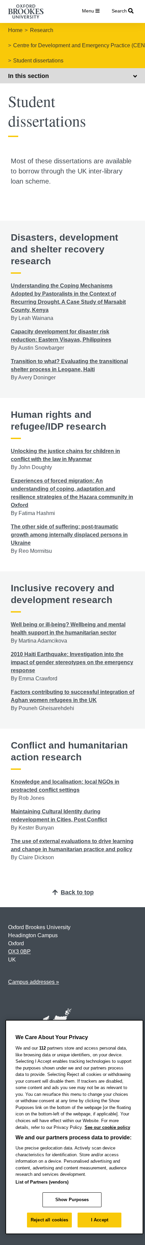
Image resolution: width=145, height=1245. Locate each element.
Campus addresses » (33, 982)
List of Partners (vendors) (42, 1182)
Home (15, 30)
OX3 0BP (19, 951)
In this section (28, 76)
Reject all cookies (49, 1219)
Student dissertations (38, 60)
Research (41, 30)
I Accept (99, 1219)
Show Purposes (72, 1199)
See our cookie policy (107, 1127)
